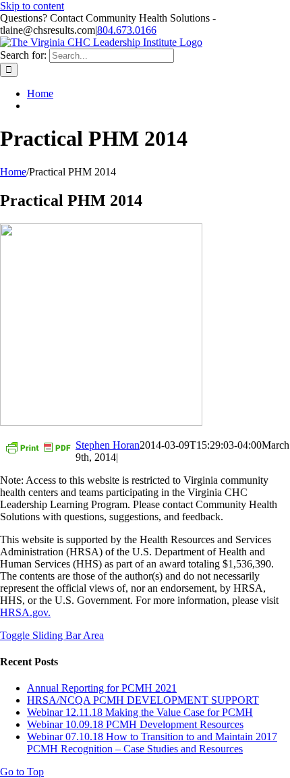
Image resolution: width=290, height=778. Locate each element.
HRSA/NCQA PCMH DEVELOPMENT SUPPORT (143, 700)
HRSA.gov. (25, 612)
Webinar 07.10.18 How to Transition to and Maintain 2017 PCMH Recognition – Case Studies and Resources (152, 742)
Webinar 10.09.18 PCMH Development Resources (135, 724)
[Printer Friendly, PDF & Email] (38, 446)
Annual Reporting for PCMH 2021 (102, 688)
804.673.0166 (126, 30)
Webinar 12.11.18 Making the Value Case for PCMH (140, 712)
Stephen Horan (108, 445)
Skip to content (32, 5)
